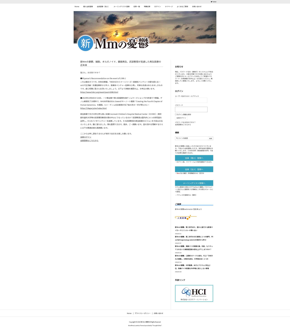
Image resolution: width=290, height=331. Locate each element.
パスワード (179, 105)
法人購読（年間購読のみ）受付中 (192, 173)
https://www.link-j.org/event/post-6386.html (99, 92)
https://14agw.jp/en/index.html (93, 108)
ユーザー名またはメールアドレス (187, 96)
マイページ (190, 162)
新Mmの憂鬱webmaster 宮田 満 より (188, 209)
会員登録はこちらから (89, 140)
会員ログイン (85, 137)
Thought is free (157, 325)
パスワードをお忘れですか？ (185, 122)
